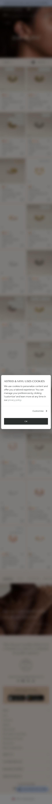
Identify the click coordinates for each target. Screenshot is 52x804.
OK (26, 421)
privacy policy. (15, 400)
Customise (38, 411)
